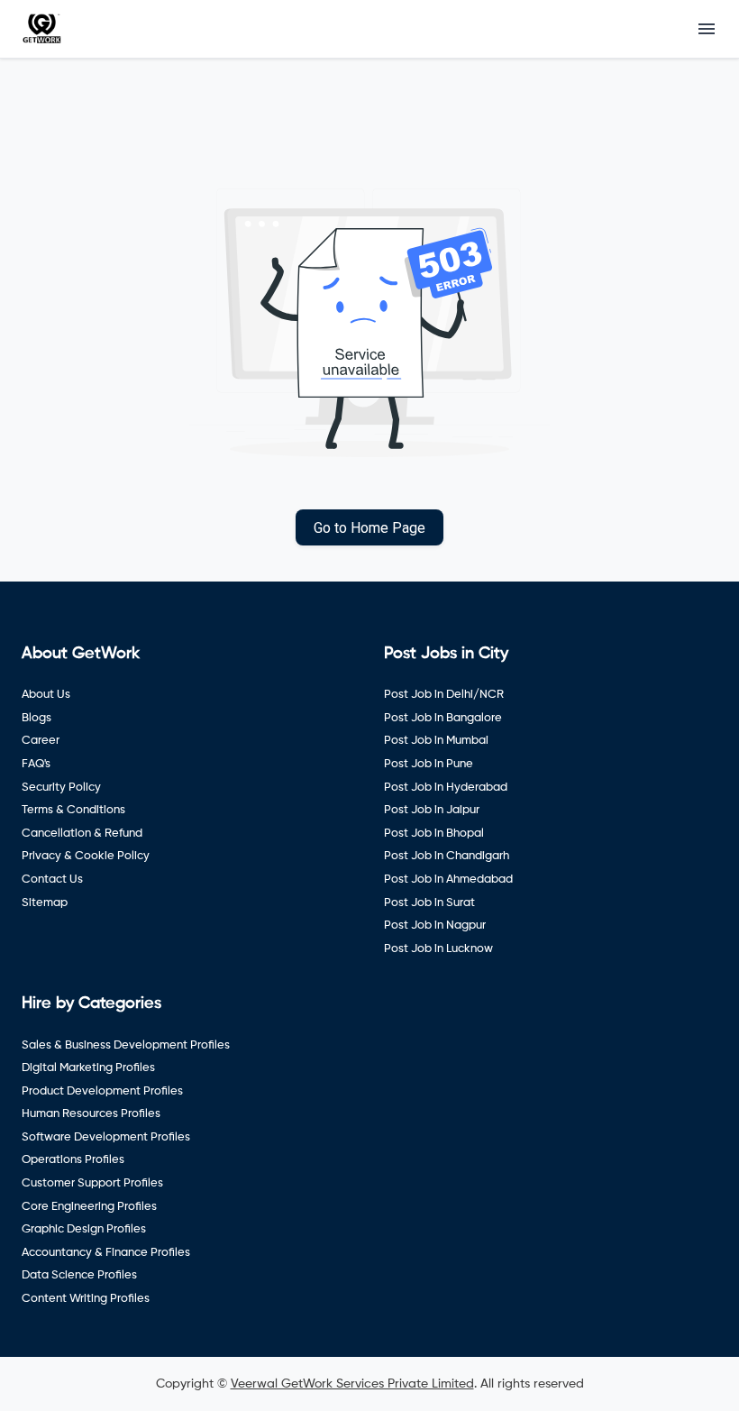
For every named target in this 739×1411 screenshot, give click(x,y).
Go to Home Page (369, 527)
